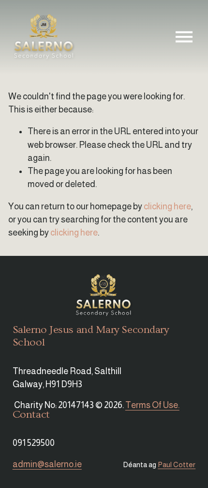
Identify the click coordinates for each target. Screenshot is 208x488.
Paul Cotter (176, 464)
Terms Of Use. (152, 405)
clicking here (167, 206)
